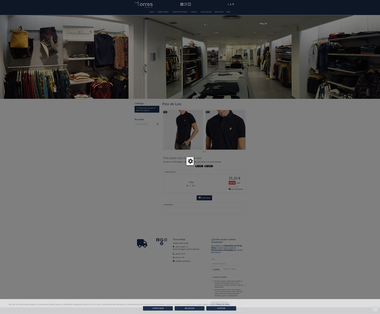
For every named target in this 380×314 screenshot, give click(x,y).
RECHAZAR (189, 308)
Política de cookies (223, 304)
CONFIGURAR (158, 308)
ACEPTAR (221, 308)
